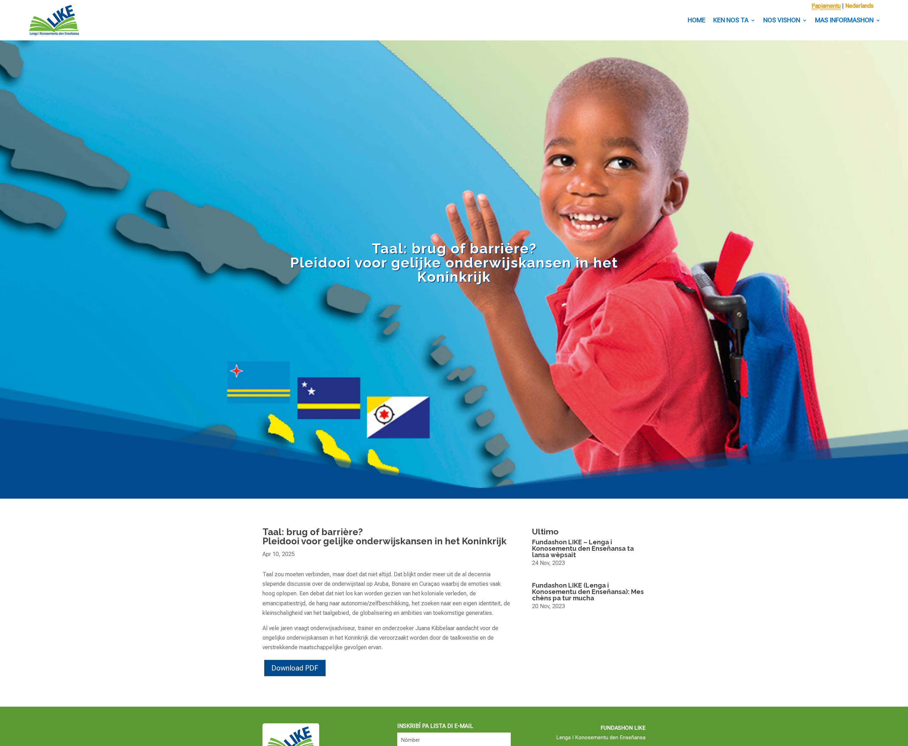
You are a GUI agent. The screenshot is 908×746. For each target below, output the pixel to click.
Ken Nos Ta (730, 20)
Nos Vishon (781, 20)
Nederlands (859, 5)
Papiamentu (826, 5)
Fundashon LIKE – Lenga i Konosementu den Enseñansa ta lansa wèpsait (583, 548)
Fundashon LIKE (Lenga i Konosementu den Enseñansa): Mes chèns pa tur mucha (588, 592)
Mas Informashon (844, 20)
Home (696, 20)
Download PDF (295, 668)
